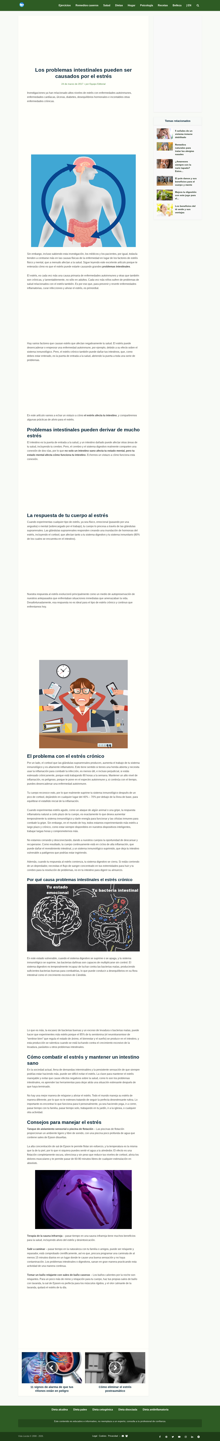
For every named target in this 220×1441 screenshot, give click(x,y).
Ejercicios (65, 5)
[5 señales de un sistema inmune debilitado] (166, 133)
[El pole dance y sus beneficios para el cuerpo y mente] (166, 181)
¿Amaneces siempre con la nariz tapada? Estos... (183, 166)
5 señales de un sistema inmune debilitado (183, 134)
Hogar (131, 5)
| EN (188, 5)
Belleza (177, 5)
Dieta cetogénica (102, 1409)
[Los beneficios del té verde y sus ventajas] (166, 210)
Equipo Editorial (97, 84)
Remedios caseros (87, 5)
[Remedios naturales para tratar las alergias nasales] (166, 146)
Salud (106, 5)
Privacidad (113, 1436)
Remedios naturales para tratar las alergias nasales (184, 149)
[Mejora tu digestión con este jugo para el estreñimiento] (166, 195)
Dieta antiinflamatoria (155, 1409)
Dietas (119, 5)
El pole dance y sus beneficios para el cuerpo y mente (186, 181)
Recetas (163, 5)
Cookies (102, 1436)
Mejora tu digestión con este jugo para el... (185, 195)
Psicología (146, 5)
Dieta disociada (127, 1409)
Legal (94, 1436)
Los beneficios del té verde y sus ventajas (185, 209)
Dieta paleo (80, 1409)
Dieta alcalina (60, 1409)
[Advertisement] (83, 39)
